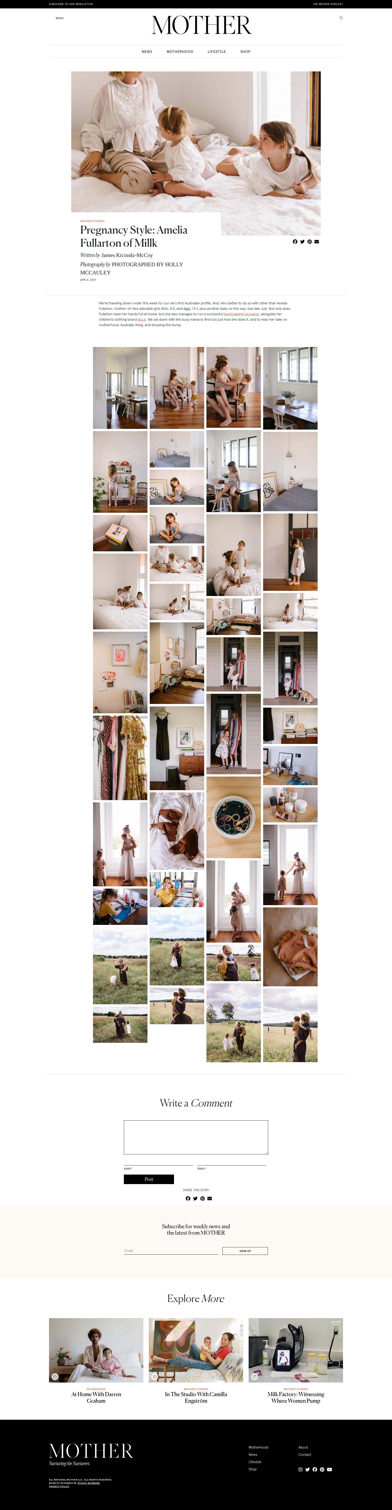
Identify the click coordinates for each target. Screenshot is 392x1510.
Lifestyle (217, 51)
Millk (142, 319)
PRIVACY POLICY (59, 1486)
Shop (245, 51)
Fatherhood (96, 1389)
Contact (305, 1454)
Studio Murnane (89, 1483)
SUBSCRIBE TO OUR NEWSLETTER (71, 4)
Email (201, 1168)
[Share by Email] (316, 242)
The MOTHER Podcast (328, 4)
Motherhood (180, 51)
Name (128, 1168)
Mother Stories (196, 1389)
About (303, 1447)
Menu (60, 18)
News (147, 51)
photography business (241, 314)
